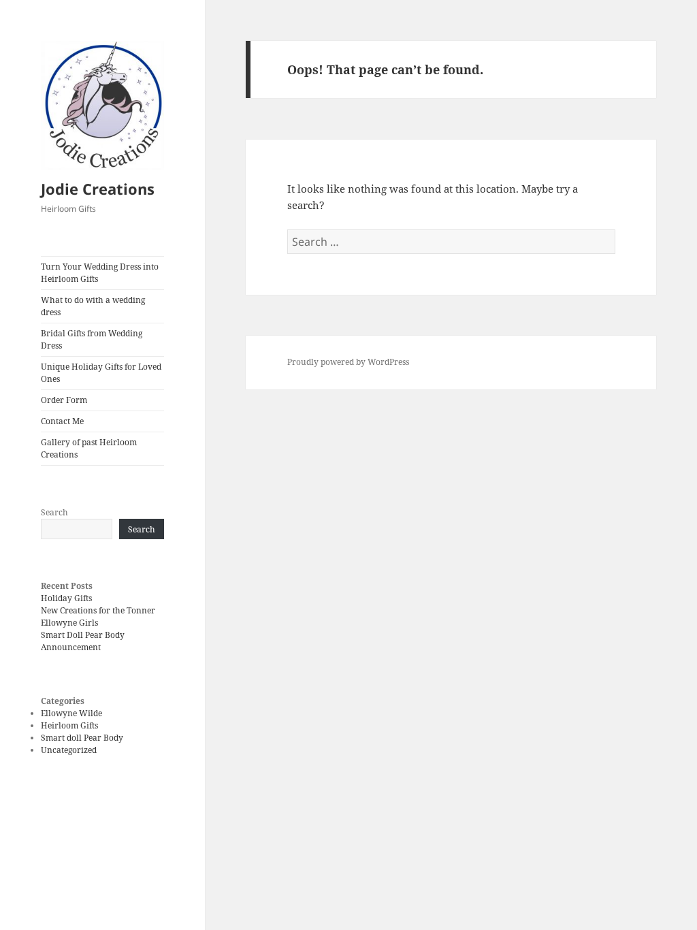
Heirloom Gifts (69, 725)
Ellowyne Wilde (71, 713)
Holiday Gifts (66, 598)
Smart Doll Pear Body (83, 635)
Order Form (64, 400)
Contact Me (62, 421)
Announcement (71, 647)
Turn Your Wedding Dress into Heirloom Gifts (100, 273)
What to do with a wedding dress (93, 306)
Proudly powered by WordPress (348, 362)
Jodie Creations (98, 188)
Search (54, 512)
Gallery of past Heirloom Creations (89, 448)
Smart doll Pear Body (82, 737)
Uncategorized (69, 750)
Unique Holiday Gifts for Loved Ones (101, 373)
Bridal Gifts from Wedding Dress (91, 339)
